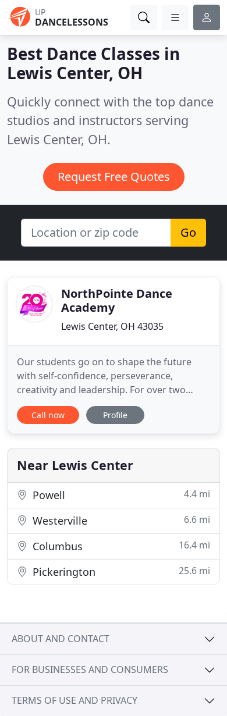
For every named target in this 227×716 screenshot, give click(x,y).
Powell (120, 494)
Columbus (120, 546)
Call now (48, 415)
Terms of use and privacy (74, 700)
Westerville (120, 520)
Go (188, 232)
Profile (115, 415)
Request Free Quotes (114, 176)
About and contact (60, 638)
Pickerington (120, 571)
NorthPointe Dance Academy (116, 300)
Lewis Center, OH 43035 (112, 326)
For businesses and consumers (90, 669)
